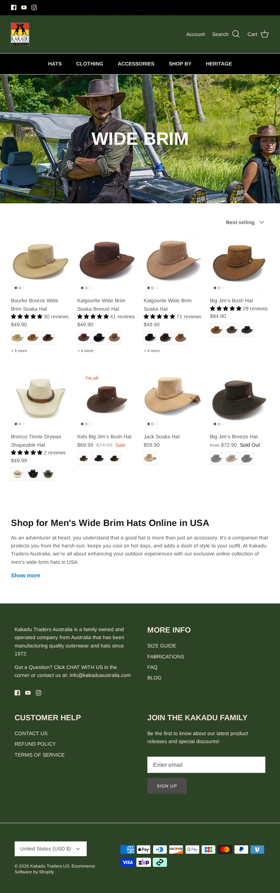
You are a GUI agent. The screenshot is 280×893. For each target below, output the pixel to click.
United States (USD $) (45, 849)
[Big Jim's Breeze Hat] (239, 399)
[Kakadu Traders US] (20, 34)
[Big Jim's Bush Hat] (239, 263)
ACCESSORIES (136, 64)
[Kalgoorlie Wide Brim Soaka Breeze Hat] (106, 263)
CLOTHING (89, 64)
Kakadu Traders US (49, 866)
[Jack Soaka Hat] (173, 399)
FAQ (152, 667)
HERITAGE (219, 64)
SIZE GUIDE (161, 646)
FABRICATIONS (165, 656)
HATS (55, 64)
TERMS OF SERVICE (40, 755)
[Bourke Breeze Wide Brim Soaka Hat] (40, 263)
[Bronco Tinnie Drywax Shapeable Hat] (40, 399)
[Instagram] (34, 7)
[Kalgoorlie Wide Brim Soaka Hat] (173, 263)
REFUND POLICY (35, 744)
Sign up (167, 786)
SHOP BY (180, 64)
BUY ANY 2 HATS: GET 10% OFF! (139, 8)
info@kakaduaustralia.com (100, 675)
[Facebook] (13, 7)
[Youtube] (24, 7)
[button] (27, 316)
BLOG (154, 678)
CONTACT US (31, 733)
